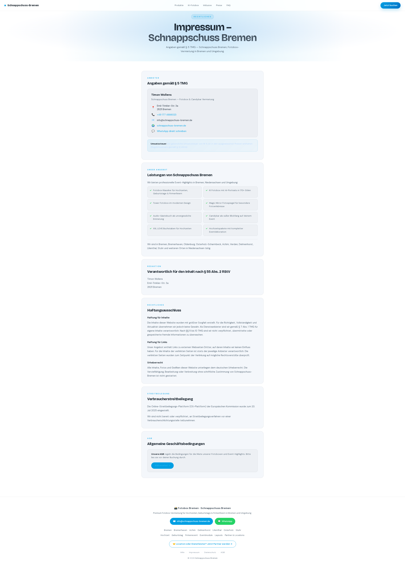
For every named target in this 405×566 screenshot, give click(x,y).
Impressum (194, 552)
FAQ (229, 5)
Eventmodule (206, 535)
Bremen (168, 530)
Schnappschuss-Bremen (23, 5)
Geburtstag (177, 535)
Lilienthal (217, 530)
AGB (223, 552)
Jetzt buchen (390, 5)
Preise (219, 5)
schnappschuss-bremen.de (171, 125)
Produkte (179, 5)
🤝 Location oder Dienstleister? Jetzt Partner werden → (202, 544)
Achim (192, 530)
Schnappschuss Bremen (206, 558)
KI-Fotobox (193, 5)
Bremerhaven (180, 530)
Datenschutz (210, 552)
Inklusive (207, 5)
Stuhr (238, 530)
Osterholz (229, 530)
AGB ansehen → (162, 465)
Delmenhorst (204, 530)
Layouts (219, 535)
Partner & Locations (234, 535)
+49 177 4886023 (166, 114)
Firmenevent (191, 535)
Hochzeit (165, 535)
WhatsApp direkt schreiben (171, 131)
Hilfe (182, 552)
